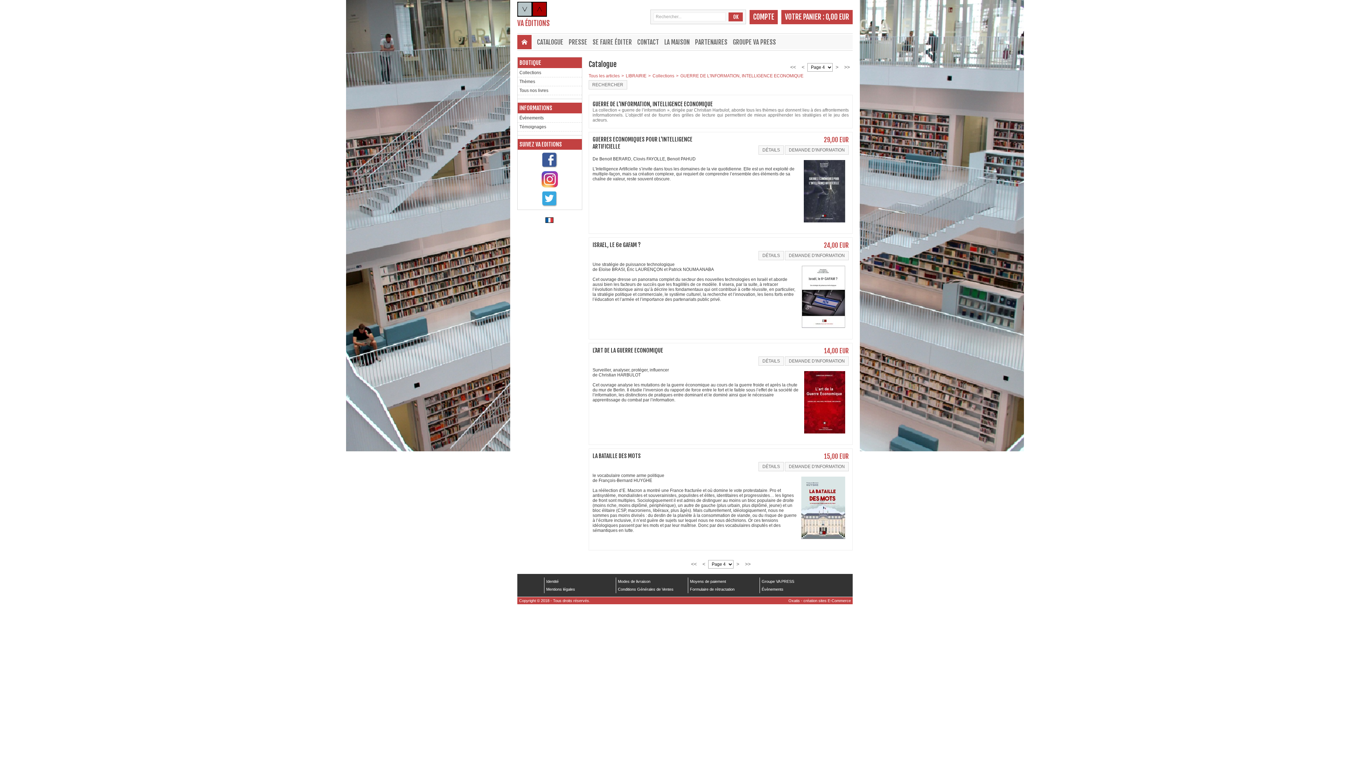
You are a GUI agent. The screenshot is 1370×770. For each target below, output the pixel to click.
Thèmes (527, 81)
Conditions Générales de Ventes (646, 589)
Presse (578, 42)
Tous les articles (604, 75)
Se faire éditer (612, 42)
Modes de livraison (634, 581)
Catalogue (550, 42)
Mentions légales (560, 589)
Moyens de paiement (708, 581)
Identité (552, 581)
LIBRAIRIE (636, 75)
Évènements (531, 117)
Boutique (530, 62)
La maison (677, 42)
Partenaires (711, 42)
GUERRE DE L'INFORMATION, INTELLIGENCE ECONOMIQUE (741, 75)
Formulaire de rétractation (712, 589)
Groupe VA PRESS (754, 42)
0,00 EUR (837, 16)
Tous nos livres (533, 90)
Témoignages (532, 126)
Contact (648, 42)
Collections (530, 72)
